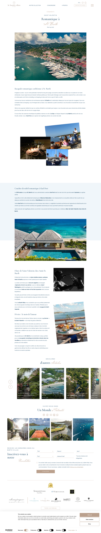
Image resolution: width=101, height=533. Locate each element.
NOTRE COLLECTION (35, 5)
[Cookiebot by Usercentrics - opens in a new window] (9, 530)
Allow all (89, 515)
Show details (71, 530)
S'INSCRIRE (45, 471)
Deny (89, 524)
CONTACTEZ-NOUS (80, 5)
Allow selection (89, 519)
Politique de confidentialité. (76, 467)
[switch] (39, 530)
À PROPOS (65, 5)
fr (79, 2)
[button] (12, 381)
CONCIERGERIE (51, 5)
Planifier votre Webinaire (50, 508)
